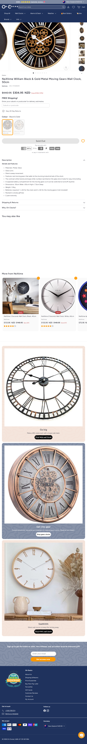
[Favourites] (73, 7)
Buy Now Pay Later (31, 684)
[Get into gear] (43, 484)
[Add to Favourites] (83, 141)
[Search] (63, 7)
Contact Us (29, 696)
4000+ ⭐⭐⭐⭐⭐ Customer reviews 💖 (30, 2)
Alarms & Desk (35, 13)
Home (4, 75)
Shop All (7, 13)
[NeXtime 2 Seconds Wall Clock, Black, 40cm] (20, 303)
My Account (29, 699)
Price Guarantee (30, 680)
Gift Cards (28, 690)
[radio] (7, 127)
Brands (7, 19)
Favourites (28, 687)
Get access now (43, 659)
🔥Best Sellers (66, 13)
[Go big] (43, 387)
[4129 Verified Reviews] (13, 688)
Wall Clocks (19, 13)
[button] (81, 735)
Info (18, 19)
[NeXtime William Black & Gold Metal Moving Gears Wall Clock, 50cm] (16, 243)
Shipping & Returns (31, 677)
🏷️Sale (79, 13)
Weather (51, 13)
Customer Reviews (31, 693)
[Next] (81, 72)
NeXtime (18, 273)
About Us (28, 674)
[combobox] (42, 7)
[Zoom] (66, 67)
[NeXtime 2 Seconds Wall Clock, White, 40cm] (58, 303)
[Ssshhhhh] (43, 582)
